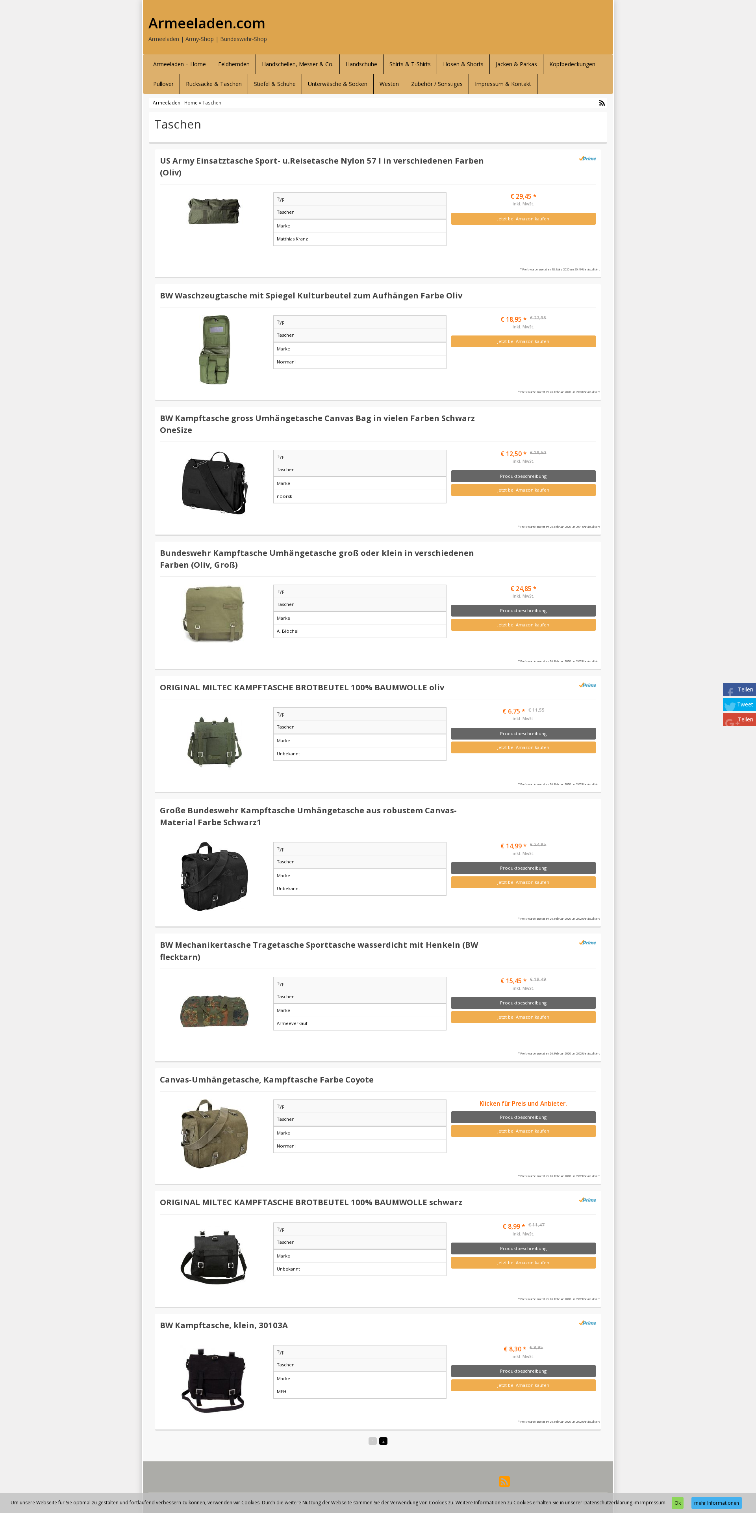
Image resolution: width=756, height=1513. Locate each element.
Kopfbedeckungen (572, 64)
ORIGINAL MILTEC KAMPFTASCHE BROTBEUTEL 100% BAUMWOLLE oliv (302, 687)
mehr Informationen (716, 1503)
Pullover (163, 84)
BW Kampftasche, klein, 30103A (224, 1324)
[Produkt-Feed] (504, 1481)
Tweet (745, 704)
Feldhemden (234, 64)
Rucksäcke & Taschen (214, 84)
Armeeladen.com (206, 23)
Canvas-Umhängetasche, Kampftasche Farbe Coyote (267, 1079)
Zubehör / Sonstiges (437, 84)
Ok (677, 1503)
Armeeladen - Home (175, 102)
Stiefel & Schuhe (275, 84)
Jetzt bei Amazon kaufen (523, 219)
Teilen (745, 689)
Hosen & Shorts (463, 64)
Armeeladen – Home (179, 64)
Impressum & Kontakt (503, 84)
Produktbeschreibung (523, 476)
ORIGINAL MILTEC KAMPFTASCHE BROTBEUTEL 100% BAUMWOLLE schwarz (311, 1201)
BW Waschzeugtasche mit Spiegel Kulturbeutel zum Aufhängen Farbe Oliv (311, 295)
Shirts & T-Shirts (410, 64)
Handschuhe (361, 64)
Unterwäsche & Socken (337, 84)
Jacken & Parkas (516, 64)
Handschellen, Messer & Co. (298, 64)
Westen (389, 84)
